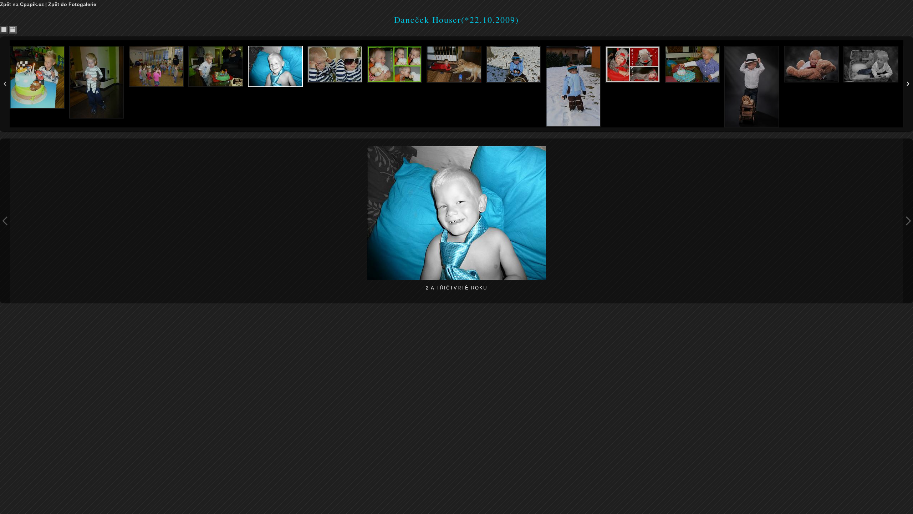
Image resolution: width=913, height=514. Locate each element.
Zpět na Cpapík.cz (22, 4)
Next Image (908, 220)
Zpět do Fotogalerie (72, 4)
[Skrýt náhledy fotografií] (4, 30)
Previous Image (5, 220)
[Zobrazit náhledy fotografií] (13, 30)
